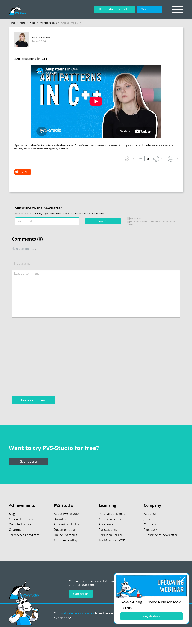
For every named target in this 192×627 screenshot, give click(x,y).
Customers (16, 530)
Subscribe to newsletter (160, 535)
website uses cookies (77, 613)
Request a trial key (67, 524)
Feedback (150, 530)
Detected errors (20, 524)
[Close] (183, 579)
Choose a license (110, 519)
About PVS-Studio (66, 514)
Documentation (65, 530)
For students (108, 530)
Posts (22, 22)
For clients (106, 524)
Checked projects (21, 519)
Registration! (151, 616)
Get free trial (29, 461)
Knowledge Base (48, 22)
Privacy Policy (170, 221)
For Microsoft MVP (112, 540)
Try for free (149, 9)
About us (150, 514)
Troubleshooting (65, 540)
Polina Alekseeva (41, 37)
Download (61, 519)
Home (12, 22)
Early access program (24, 535)
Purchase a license (112, 514)
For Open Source (111, 535)
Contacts (150, 524)
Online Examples (65, 535)
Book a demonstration (114, 9)
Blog (12, 514)
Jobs (147, 519)
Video (32, 22)
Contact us (80, 594)
